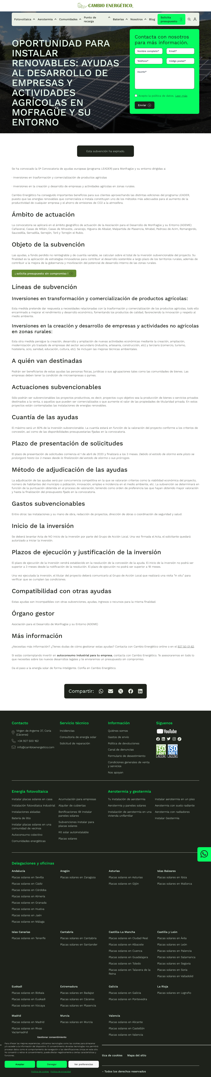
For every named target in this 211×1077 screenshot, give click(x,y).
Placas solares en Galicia (125, 992)
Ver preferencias (83, 1064)
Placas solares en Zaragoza (78, 877)
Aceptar (19, 1064)
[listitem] (101, 691)
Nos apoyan (115, 772)
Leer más (181, 95)
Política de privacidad (61, 1071)
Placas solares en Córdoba (29, 890)
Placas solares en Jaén (27, 915)
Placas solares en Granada (29, 902)
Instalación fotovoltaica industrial (33, 805)
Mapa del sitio (136, 1055)
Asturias (114, 871)
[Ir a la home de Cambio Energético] (105, 5)
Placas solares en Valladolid (175, 976)
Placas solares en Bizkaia (28, 992)
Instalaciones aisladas (26, 811)
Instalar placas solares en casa (32, 799)
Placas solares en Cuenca (125, 950)
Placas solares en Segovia (174, 963)
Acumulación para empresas (77, 799)
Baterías (118, 19)
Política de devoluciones (123, 743)
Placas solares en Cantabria (78, 938)
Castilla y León (167, 932)
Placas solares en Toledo (125, 963)
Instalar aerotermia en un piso (175, 799)
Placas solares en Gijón (124, 883)
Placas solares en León (172, 944)
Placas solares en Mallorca (174, 883)
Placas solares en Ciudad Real (128, 938)
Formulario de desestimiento (126, 755)
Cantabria (66, 932)
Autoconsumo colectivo (27, 834)
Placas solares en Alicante (126, 1022)
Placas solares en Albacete (126, 944)
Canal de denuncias (121, 749)
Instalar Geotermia (167, 818)
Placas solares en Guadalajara (128, 957)
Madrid (16, 1015)
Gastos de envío (118, 737)
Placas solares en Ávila (172, 938)
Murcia (64, 1015)
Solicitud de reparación (75, 743)
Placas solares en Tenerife (29, 938)
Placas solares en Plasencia (78, 1005)
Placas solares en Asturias (126, 877)
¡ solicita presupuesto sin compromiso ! (41, 273)
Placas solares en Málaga (28, 921)
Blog (152, 19)
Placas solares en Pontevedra (128, 999)
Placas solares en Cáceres (77, 999)
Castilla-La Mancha (122, 932)
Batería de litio (21, 818)
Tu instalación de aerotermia (126, 799)
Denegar (52, 1064)
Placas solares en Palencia (174, 950)
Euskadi (17, 986)
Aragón (65, 871)
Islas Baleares (166, 871)
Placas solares (68, 838)
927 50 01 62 (186, 646)
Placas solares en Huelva (28, 908)
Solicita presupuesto (169, 19)
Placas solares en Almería (28, 896)
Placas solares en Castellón (127, 1028)
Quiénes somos (118, 730)
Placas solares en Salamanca (176, 957)
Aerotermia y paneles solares (127, 805)
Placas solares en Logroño (174, 992)
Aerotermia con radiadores (172, 811)
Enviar (142, 105)
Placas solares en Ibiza (172, 877)
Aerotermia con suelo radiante (175, 805)
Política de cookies (40, 1071)
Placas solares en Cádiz (27, 883)
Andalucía (18, 871)
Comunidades (68, 19)
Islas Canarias (21, 932)
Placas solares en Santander (78, 944)
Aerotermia (45, 19)
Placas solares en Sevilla (28, 877)
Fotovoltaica (22, 19)
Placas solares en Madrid (28, 1022)
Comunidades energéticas (29, 841)
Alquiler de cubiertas (72, 805)
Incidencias (67, 730)
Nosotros (136, 19)
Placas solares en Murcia (76, 1022)
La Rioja (162, 986)
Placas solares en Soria (172, 969)
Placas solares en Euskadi (28, 999)
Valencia (114, 1015)
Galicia (113, 986)
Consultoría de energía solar (78, 737)
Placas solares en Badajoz (77, 992)
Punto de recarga (90, 19)
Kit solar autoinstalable (74, 832)
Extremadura (69, 986)
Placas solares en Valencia (126, 1034)
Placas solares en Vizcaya (28, 1005)
